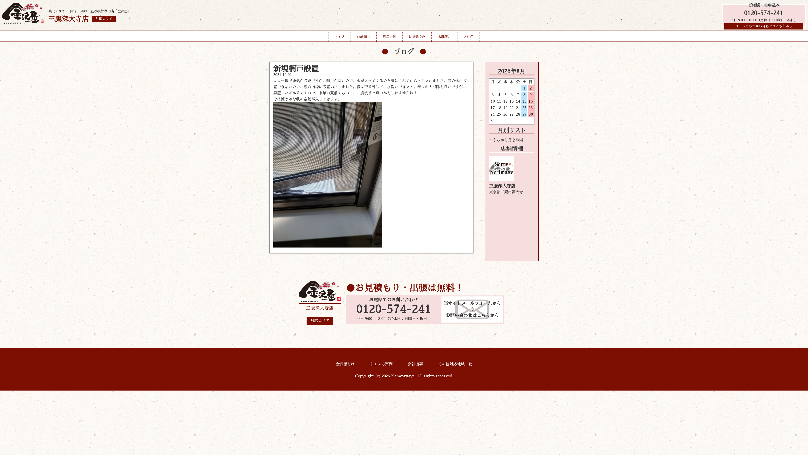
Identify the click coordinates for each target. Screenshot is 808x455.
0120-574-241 (763, 13)
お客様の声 (416, 36)
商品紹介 (363, 36)
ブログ (468, 36)
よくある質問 (381, 364)
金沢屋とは (345, 364)
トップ (340, 36)
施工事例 (389, 36)
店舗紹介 (444, 36)
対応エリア (319, 321)
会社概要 (415, 364)
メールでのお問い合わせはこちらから (763, 26)
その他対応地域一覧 (455, 364)
